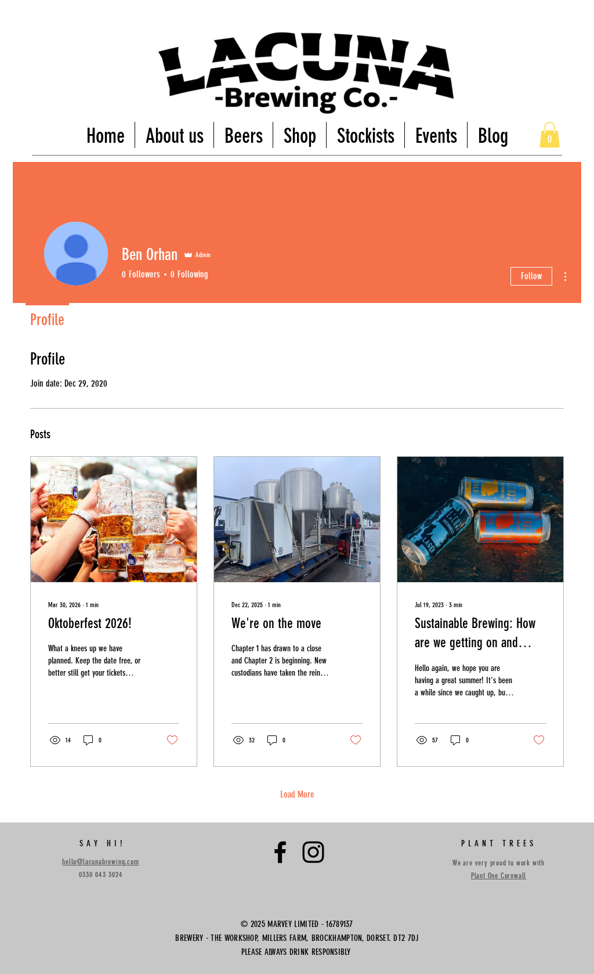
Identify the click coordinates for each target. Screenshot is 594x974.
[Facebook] (280, 852)
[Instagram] (313, 852)
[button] (549, 134)
